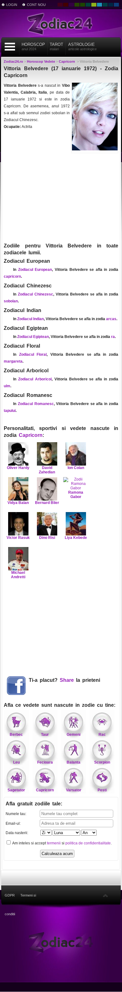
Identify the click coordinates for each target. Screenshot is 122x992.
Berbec (16, 734)
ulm (7, 386)
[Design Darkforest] (76, 5)
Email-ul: (13, 823)
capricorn (12, 276)
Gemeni (73, 734)
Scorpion (102, 762)
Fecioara (45, 762)
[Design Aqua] (99, 5)
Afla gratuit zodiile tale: (34, 803)
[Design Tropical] (105, 5)
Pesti (102, 790)
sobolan (11, 301)
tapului (10, 410)
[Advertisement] (61, 197)
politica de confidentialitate (88, 843)
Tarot (56, 46)
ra (113, 337)
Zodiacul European (35, 269)
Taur (45, 734)
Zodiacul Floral (33, 354)
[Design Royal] (110, 5)
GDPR (10, 895)
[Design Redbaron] (65, 5)
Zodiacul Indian (30, 319)
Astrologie (82, 46)
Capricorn (31, 435)
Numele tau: (16, 814)
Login (11, 5)
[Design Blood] (60, 5)
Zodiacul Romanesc (36, 404)
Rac (102, 734)
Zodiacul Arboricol (35, 379)
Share (67, 680)
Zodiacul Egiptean (33, 337)
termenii (54, 843)
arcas (111, 319)
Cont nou (36, 5)
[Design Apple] (93, 5)
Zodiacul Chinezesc (35, 294)
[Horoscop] (61, 942)
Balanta (73, 762)
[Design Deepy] (116, 5)
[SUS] (105, 895)
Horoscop (33, 46)
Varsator (73, 790)
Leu (16, 762)
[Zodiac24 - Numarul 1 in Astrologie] (61, 23)
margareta (13, 361)
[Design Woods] (82, 5)
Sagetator (16, 790)
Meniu (10, 47)
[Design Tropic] (88, 5)
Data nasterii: (17, 833)
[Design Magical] (71, 5)
